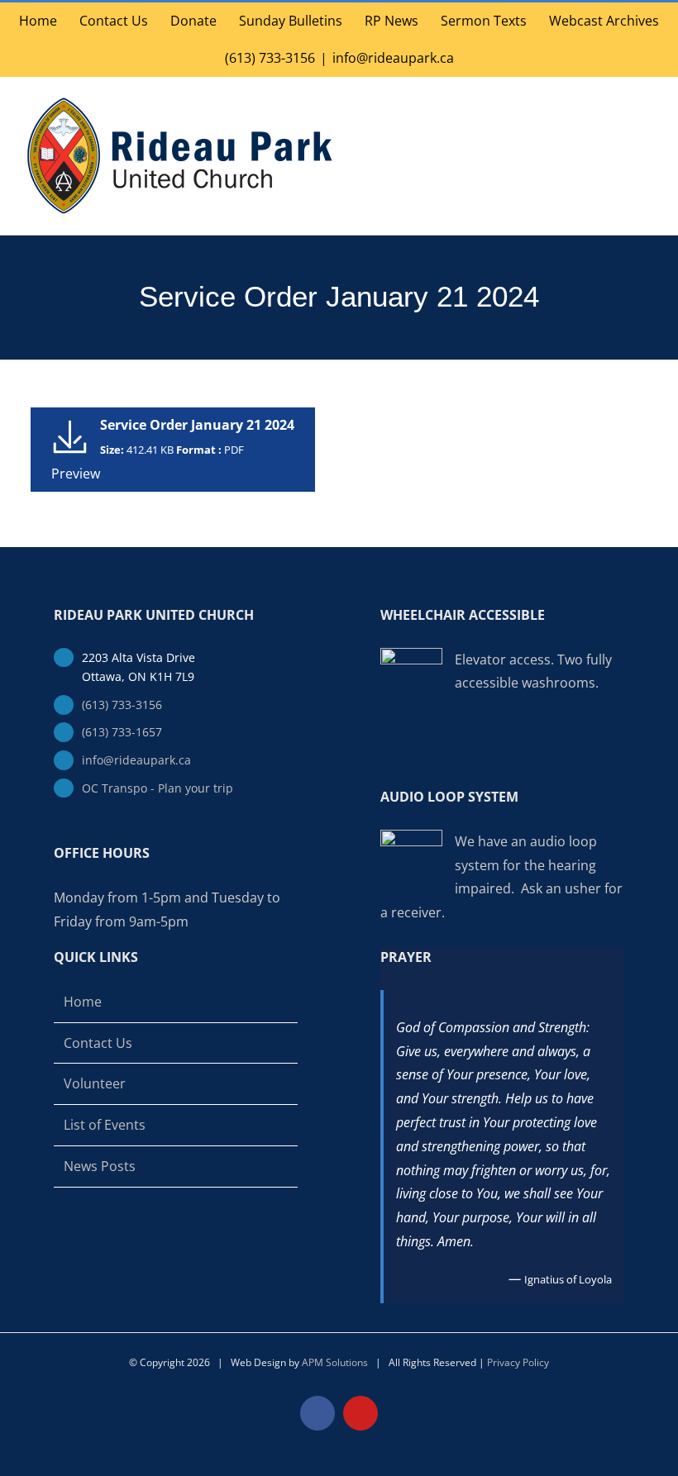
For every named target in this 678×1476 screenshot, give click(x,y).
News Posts (100, 1166)
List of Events (105, 1125)
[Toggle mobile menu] (646, 102)
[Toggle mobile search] (616, 102)
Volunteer (95, 1083)
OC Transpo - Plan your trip (157, 788)
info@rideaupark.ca (393, 58)
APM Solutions (335, 1362)
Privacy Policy (518, 1362)
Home (83, 1002)
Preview (75, 473)
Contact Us (98, 1043)
